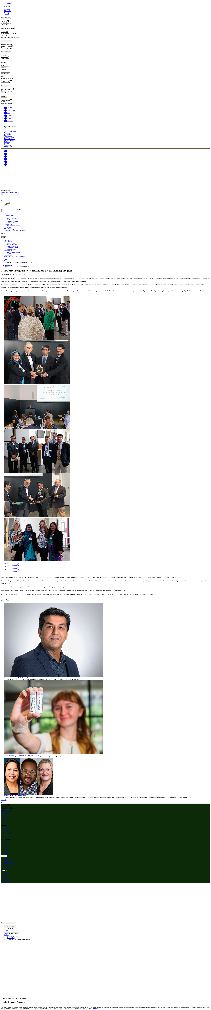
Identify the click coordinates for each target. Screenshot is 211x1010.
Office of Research (6, 89)
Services (3, 55)
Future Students (5, 17)
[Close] (9, 6)
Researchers (4, 85)
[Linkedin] (5, 164)
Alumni (3, 62)
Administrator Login (12, 936)
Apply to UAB (5, 23)
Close (2, 237)
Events (3, 69)
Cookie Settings (10, 926)
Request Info (4, 24)
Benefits (3, 68)
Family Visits (5, 59)
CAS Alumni (7, 832)
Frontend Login (11, 938)
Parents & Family (5, 51)
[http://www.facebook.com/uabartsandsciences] (4, 816)
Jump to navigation (9, 2)
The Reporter (7, 836)
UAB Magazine (8, 833)
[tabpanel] (105, 208)
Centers (9, 227)
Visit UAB (4, 21)
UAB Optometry (6, 103)
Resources (4, 57)
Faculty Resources (6, 80)
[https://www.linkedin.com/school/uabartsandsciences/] (4, 820)
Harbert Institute (5, 91)
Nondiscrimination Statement (8, 922)
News (2, 192)
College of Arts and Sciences (11, 192)
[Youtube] (5, 159)
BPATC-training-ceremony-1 (11, 568)
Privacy (7, 930)
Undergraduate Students (7, 28)
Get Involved (4, 66)
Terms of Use (8, 931)
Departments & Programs (13, 225)
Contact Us (4, 813)
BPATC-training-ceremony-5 (11, 569)
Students (6, 829)
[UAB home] (105, 189)
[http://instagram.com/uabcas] (4, 817)
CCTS (3, 93)
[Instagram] (5, 156)
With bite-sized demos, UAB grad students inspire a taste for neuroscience (23, 755)
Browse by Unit (8, 224)
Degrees (6, 844)
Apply (5, 843)
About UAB (4, 870)
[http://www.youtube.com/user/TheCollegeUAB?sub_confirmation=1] (4, 822)
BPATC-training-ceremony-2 (11, 564)
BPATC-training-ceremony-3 (11, 571)
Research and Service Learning (10, 37)
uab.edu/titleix (95, 1008)
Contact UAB (8, 928)
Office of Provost (6, 77)
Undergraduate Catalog (8, 34)
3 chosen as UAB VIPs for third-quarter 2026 (16, 795)
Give (5, 846)
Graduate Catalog (6, 46)
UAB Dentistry (5, 102)
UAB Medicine (5, 100)
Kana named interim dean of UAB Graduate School (17, 677)
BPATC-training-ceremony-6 (11, 565)
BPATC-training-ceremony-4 (11, 566)
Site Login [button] (6, 935)
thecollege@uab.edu (6, 811)
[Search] (2, 194)
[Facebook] (5, 151)
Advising (3, 32)
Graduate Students (6, 41)
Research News (8, 835)
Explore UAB (4, 190)
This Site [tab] (7, 203)
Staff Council (5, 82)
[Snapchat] (5, 161)
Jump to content (8, 3)
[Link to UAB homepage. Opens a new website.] (15, 887)
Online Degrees (5, 48)
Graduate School (6, 44)
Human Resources (6, 78)
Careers (6, 850)
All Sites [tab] (7, 205)
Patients (3, 96)
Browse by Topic (8, 215)
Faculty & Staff (5, 73)
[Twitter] (5, 153)
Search (2, 208)
